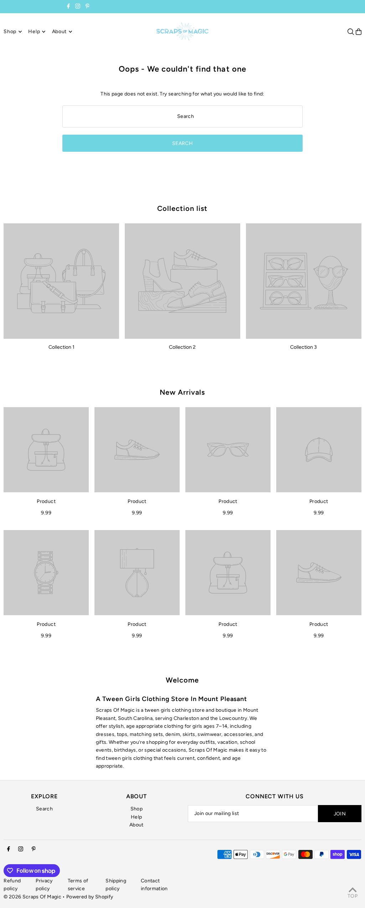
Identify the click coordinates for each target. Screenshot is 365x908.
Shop (136, 809)
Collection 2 (182, 347)
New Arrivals (182, 392)
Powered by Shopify (89, 897)
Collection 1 (61, 347)
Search (44, 809)
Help (136, 817)
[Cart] (358, 31)
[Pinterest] (87, 7)
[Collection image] (61, 281)
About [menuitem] (59, 31)
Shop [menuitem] (10, 31)
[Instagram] (77, 7)
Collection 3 (303, 347)
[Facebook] (68, 7)
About (136, 825)
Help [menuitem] (34, 31)
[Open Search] (351, 31)
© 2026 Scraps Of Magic (32, 897)
